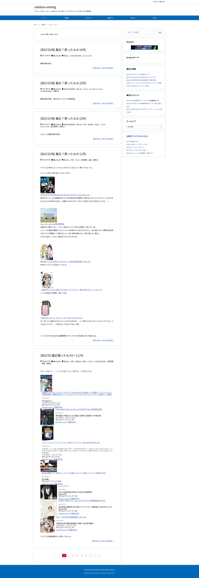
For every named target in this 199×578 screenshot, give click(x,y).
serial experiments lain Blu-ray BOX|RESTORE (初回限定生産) (78, 409)
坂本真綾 (84, 160)
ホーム (38, 25)
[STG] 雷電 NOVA (132, 141)
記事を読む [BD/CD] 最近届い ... (103, 541)
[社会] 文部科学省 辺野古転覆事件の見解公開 (141, 80)
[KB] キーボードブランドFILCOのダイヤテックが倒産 (143, 83)
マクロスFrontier (75, 55)
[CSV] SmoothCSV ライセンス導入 (137, 86)
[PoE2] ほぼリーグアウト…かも (136, 144)
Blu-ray (79, 89)
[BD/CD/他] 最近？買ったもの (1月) (63, 154)
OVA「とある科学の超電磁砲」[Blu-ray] (71, 517)
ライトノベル (87, 55)
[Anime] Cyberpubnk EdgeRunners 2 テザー (141, 77)
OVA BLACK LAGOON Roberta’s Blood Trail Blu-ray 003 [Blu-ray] (65, 195)
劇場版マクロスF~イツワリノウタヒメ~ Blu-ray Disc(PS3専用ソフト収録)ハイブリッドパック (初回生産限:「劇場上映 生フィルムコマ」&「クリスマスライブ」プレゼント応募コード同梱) (77, 393)
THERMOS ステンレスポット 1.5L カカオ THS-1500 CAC (61, 318)
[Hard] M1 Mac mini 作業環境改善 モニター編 (141, 103)
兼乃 (159, 103)
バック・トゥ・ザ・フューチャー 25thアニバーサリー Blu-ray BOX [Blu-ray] (70, 442)
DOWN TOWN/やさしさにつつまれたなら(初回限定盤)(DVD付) (82, 500)
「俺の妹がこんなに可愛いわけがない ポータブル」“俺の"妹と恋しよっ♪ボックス (71, 289)
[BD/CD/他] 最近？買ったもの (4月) (63, 50)
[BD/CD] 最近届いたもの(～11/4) (61, 355)
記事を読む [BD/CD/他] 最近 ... (103, 68)
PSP (72, 160)
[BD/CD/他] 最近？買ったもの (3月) (63, 83)
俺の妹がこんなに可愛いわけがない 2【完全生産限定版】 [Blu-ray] (65, 261)
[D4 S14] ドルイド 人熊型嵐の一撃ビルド (139, 153)
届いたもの (57, 55)
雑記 (45, 25)
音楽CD (56, 91)
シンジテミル (64, 485)
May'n (66, 55)
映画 (43, 363)
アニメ (85, 89)
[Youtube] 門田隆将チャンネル (136, 100)
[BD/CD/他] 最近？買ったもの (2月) (63, 118)
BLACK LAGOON (69, 89)
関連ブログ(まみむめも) (138, 136)
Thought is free (110, 573)
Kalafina (90, 124)
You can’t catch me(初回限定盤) (52, 224)
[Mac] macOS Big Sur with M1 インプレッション (142, 109)
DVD (84, 124)
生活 (90, 160)
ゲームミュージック (95, 89)
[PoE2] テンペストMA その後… (136, 150)
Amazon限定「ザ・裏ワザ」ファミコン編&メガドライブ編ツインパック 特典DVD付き (74, 473)
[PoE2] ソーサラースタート (135, 147)
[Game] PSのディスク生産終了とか (138, 74)
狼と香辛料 (54, 126)
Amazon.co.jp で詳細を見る (52, 407)
